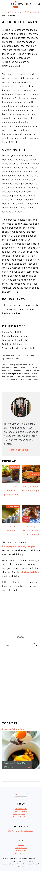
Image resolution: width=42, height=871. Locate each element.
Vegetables (14, 12)
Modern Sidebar (30, 572)
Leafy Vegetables (29, 12)
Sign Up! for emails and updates (21, 831)
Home (4, 12)
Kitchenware (21, 850)
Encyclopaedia (21, 848)
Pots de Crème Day (13, 729)
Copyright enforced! (21, 814)
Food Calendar (21, 853)
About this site (21, 809)
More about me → (21, 449)
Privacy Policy (21, 811)
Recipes (21, 845)
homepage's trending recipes (19, 546)
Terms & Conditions (21, 817)
